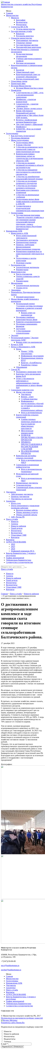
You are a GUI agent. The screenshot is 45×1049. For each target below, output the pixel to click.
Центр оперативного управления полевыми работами (25, 507)
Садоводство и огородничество (19, 562)
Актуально (20, 329)
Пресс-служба (12, 519)
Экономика (16, 290)
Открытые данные (24, 43)
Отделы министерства (25, 29)
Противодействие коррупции (28, 47)
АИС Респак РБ (17, 517)
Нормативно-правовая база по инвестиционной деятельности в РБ (30, 253)
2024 (13, 549)
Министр (15, 18)
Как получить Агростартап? (23, 136)
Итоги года (16, 503)
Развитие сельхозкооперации (28, 322)
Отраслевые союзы (19, 81)
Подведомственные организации (24, 55)
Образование (21, 367)
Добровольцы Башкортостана (18, 560)
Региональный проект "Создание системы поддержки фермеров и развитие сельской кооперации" (29, 307)
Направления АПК (14, 231)
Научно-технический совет (27, 79)
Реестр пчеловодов (24, 274)
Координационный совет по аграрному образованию (28, 75)
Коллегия (20, 70)
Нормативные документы (27, 483)
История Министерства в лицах (29, 88)
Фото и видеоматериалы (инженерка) (31, 470)
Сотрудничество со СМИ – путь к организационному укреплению (29, 95)
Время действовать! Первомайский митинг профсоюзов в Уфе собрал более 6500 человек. (30, 114)
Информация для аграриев (32, 356)
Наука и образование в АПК (23, 347)
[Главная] (5, 2)
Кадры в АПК (17, 344)
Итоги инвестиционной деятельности (26, 236)
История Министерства (21, 86)
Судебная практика (29, 399)
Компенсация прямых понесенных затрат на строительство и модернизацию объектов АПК (29, 157)
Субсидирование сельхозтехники (23, 332)
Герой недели (16, 528)
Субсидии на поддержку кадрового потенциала (26, 187)
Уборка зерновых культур (27, 512)
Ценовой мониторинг (25, 297)
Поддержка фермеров (20, 138)
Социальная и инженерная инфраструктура (27, 466)
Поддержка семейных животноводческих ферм (26, 318)
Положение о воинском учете (28, 372)
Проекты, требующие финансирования (25, 246)
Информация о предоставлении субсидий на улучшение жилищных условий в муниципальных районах (32, 405)
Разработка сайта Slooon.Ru (12, 1023)
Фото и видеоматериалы (31, 412)
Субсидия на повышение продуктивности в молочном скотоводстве (28, 172)
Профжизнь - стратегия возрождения (26, 100)
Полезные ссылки (23, 263)
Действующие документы (22, 494)
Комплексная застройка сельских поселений (26, 457)
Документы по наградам (21, 499)
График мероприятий (15, 558)
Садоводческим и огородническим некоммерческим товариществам (30, 208)
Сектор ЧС (15, 369)
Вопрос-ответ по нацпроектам (28, 314)
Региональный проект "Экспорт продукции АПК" (24, 339)
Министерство (12, 15)
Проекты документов (20, 496)
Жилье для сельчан (24, 392)
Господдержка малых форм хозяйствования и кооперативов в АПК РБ (29, 201)
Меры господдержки (20, 140)
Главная (9, 13)
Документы (26, 394)
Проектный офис (18, 83)
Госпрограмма (17, 213)
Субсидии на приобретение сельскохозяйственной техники (29, 177)
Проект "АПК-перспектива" (27, 352)
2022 (13, 544)
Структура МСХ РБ (19, 27)
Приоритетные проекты (26, 242)
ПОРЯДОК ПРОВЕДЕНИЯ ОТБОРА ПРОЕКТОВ (32, 437)
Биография (20, 20)
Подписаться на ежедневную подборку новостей (22, 1018)
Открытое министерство (21, 38)
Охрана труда (22, 288)
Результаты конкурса (25, 36)
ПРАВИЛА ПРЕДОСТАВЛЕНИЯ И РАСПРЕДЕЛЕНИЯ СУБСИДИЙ (31, 445)
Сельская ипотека (23, 485)
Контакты (15, 537)
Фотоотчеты (21, 24)
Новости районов (18, 526)
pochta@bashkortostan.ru (11, 970)
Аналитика (11, 501)
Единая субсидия (23, 145)
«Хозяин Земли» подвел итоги (29, 108)
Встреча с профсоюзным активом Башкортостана (26, 121)
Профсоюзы (16, 90)
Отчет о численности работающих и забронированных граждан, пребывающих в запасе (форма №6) (29, 383)
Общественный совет (25, 72)
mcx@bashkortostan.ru (10, 965)
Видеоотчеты (21, 22)
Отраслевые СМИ (18, 535)
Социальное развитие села (22, 390)
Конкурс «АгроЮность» (31, 363)
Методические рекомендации (27, 432)
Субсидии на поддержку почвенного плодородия (26, 182)
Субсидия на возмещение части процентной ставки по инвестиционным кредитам (29, 149)
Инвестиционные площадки (28, 249)
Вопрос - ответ (27, 397)
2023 (13, 546)
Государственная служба (21, 31)
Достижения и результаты (27, 240)
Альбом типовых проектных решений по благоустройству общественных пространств (31, 424)
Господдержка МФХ (25, 142)
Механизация (16, 283)
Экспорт (14, 335)
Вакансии (20, 34)
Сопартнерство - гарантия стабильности (27, 105)
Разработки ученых (29, 365)
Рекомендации (22, 270)
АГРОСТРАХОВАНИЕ (16, 542)
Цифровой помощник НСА (22, 551)
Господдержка (12, 133)
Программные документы (27, 40)
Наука (18, 349)
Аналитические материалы (27, 267)
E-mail (4, 1044)
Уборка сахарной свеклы (26, 515)
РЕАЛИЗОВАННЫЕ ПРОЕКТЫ (30, 452)
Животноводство (18, 272)
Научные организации (25, 63)
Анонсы (14, 524)
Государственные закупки (27, 45)
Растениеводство (18, 265)
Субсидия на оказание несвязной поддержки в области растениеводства (30, 165)
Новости (14, 521)
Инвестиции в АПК (19, 233)
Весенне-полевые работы (27, 510)
